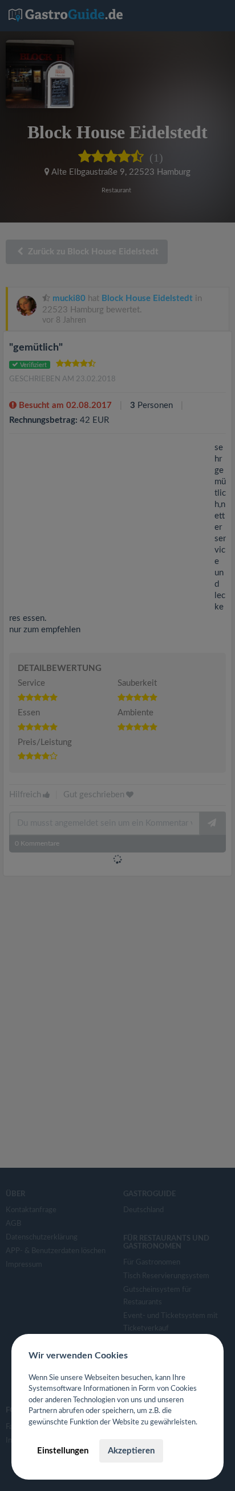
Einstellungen (62, 1451)
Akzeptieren (131, 1451)
